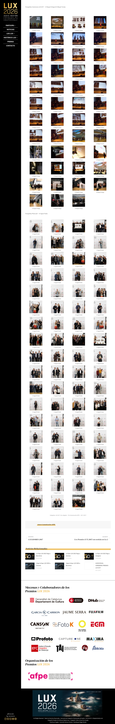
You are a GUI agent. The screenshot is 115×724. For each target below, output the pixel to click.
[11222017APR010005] (57, 501)
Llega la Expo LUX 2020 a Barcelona (73, 564)
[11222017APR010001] (57, 258)
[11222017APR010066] (57, 420)
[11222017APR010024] (57, 468)
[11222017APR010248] (100, 274)
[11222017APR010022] (78, 468)
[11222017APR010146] (78, 226)
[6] (57, 168)
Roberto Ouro (66, 720)
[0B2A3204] (100, 119)
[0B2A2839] (36, 54)
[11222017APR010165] (78, 323)
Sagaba (57, 722)
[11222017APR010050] (78, 436)
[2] (57, 152)
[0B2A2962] (36, 87)
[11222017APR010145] (57, 339)
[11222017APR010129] (57, 355)
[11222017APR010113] (100, 226)
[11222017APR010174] (36, 323)
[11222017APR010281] (78, 501)
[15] (78, 200)
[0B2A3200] (78, 119)
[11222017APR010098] (36, 387)
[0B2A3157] (57, 119)
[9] (36, 184)
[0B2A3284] (100, 135)
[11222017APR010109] (100, 371)
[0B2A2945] (78, 71)
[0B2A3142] (36, 119)
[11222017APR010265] (100, 258)
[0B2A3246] (57, 135)
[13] (36, 200)
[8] (100, 168)
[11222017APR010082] (57, 404)
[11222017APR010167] (57, 323)
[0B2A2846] (57, 54)
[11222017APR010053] (57, 436)
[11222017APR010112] (78, 371)
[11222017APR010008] (100, 485)
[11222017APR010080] (78, 404)
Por (73, 515)
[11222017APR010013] (57, 485)
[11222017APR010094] (57, 387)
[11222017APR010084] (36, 404)
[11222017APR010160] (100, 323)
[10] (57, 184)
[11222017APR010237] (57, 290)
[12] (100, 184)
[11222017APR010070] (36, 420)
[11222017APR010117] (57, 371)
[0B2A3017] (78, 87)
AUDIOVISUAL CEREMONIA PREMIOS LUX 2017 (101, 566)
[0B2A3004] (57, 87)
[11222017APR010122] (100, 355)
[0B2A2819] (78, 38)
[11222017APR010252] (78, 274)
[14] (57, 200)
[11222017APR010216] (57, 226)
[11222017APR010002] (36, 258)
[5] (36, 168)
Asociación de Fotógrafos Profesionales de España (72, 718)
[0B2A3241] (36, 135)
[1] (36, 152)
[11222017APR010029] (36, 468)
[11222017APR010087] (100, 387)
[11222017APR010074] (57, 242)
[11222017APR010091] (78, 387)
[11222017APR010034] (78, 452)
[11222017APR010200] (57, 307)
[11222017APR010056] (36, 436)
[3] (78, 152)
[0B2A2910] (36, 71)
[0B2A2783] (36, 22)
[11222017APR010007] (36, 501)
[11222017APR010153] (36, 339)
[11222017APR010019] (100, 468)
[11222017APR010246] (36, 290)
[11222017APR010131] (36, 355)
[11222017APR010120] (36, 371)
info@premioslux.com (97, 718)
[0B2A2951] (100, 71)
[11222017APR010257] (57, 274)
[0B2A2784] (57, 22)
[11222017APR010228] (78, 290)
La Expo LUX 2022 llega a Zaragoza (102, 555)
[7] (78, 168)
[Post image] (30, 556)
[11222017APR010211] (36, 307)
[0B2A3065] (57, 103)
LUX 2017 (57, 515)
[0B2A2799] (100, 22)
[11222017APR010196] (78, 307)
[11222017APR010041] (36, 452)
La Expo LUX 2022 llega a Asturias (73, 555)
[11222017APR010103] (36, 242)
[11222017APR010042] (78, 242)
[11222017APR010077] (100, 404)
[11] (78, 184)
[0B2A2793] (78, 22)
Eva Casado (85, 720)
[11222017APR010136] (100, 339)
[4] (100, 152)
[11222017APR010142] (78, 339)
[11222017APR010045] (100, 436)
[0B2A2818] (57, 38)
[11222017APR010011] (78, 485)
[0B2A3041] (36, 103)
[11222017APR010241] (36, 226)
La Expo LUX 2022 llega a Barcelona (43, 555)
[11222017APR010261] (36, 274)
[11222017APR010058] (100, 420)
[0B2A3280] (78, 135)
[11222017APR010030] (100, 452)
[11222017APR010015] (36, 485)
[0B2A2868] (78, 54)
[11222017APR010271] (78, 258)
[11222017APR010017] (100, 242)
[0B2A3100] (78, 103)
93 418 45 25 (89, 718)
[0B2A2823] (100, 38)
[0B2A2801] (36, 38)
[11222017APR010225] (100, 290)
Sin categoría (64, 515)
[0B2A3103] (100, 103)
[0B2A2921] (57, 71)
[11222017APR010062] (78, 420)
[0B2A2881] (100, 54)
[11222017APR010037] (57, 452)
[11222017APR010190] (100, 307)
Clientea (71, 722)
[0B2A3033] (100, 87)
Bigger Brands (83, 722)
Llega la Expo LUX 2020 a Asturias (43, 564)
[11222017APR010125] (78, 355)
